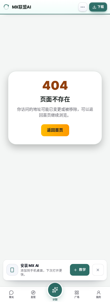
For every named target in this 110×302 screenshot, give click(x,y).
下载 (100, 7)
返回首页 (55, 130)
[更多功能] (82, 6)
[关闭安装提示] (98, 270)
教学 (82, 270)
